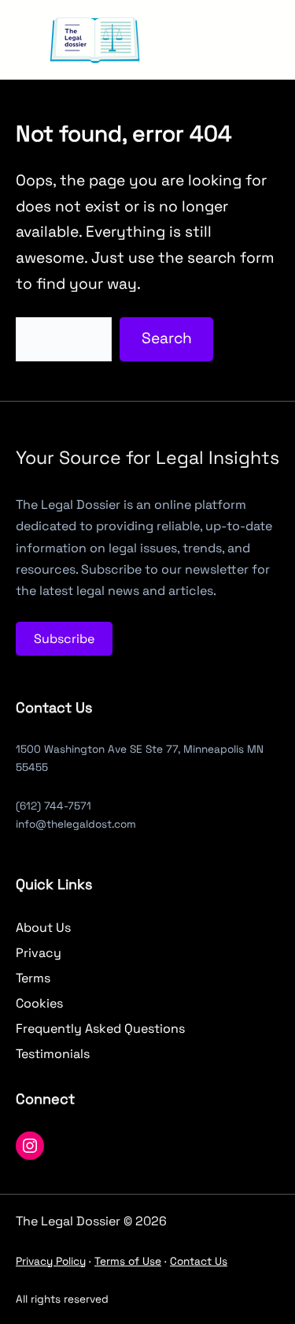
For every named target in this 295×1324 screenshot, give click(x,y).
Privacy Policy (51, 1261)
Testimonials (53, 1053)
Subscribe (64, 638)
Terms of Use (127, 1261)
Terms (33, 978)
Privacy (38, 952)
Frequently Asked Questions (100, 1028)
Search (167, 338)
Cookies (39, 1003)
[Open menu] (201, 39)
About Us (43, 927)
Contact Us (198, 1261)
